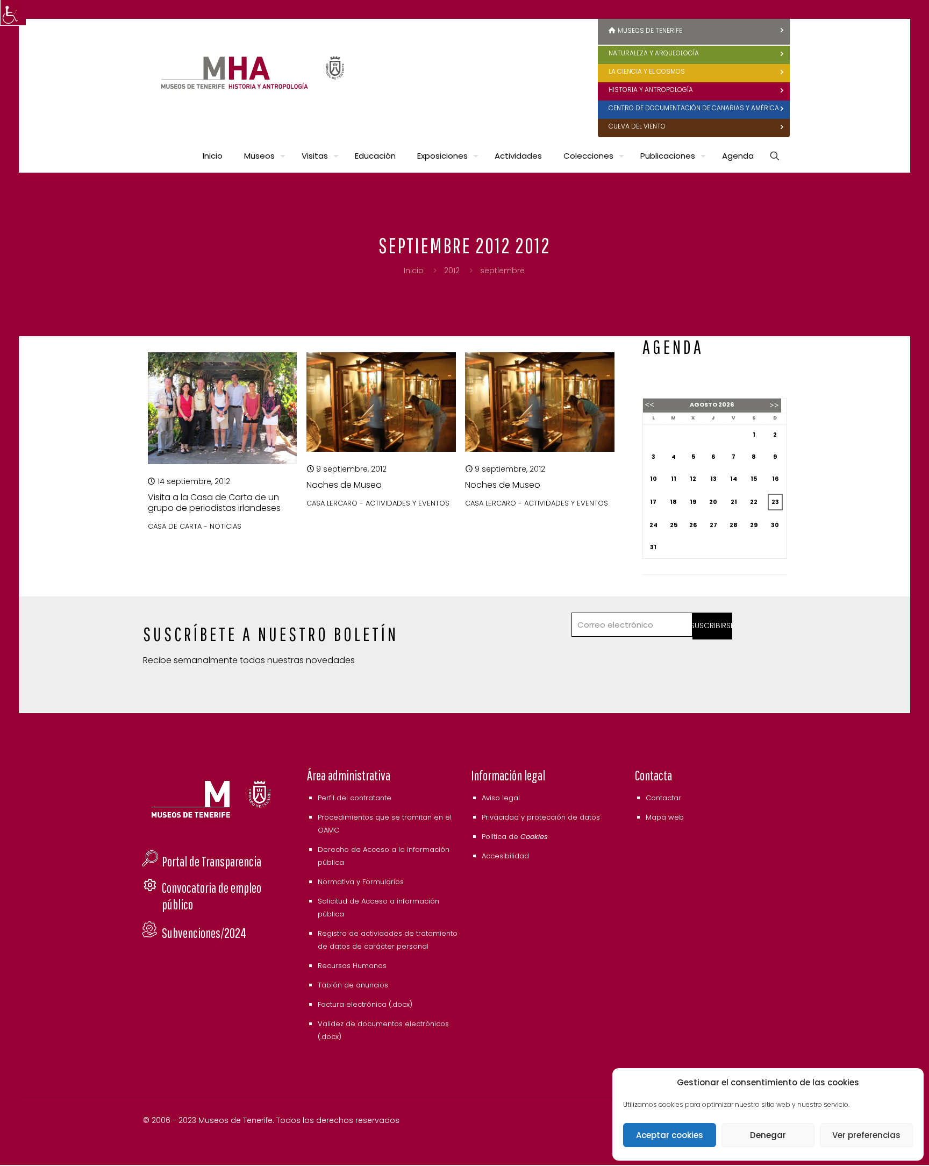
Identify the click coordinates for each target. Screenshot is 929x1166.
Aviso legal (501, 798)
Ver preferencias (866, 1135)
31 (653, 547)
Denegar (768, 1135)
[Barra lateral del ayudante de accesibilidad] (13, 13)
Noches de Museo (344, 485)
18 (673, 501)
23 (775, 501)
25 (673, 525)
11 (673, 478)
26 (693, 525)
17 (653, 501)
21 (734, 501)
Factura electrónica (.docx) (365, 1004)
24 (653, 525)
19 (693, 501)
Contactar (663, 798)
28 (734, 525)
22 (754, 501)
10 (653, 478)
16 (775, 478)
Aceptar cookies (669, 1135)
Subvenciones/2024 (204, 933)
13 (713, 478)
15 (754, 478)
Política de (515, 836)
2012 (452, 270)
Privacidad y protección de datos (541, 817)
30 (775, 525)
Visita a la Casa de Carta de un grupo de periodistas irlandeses (214, 502)
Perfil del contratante (354, 798)
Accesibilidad (505, 856)
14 (733, 478)
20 (713, 501)
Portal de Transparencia (211, 861)
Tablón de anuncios (353, 985)
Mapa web (665, 817)
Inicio (414, 270)
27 (713, 525)
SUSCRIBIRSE (712, 625)
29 (754, 525)
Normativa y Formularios (361, 882)
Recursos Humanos (352, 966)
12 (693, 478)
